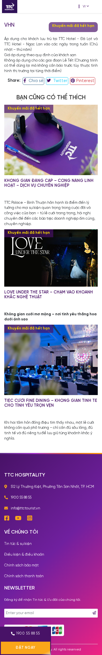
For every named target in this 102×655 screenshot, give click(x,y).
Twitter (59, 81)
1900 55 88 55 (28, 633)
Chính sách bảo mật (21, 565)
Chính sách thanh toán (24, 576)
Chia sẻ (35, 81)
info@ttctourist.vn (25, 508)
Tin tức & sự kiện (18, 544)
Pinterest (85, 81)
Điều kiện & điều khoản (24, 555)
